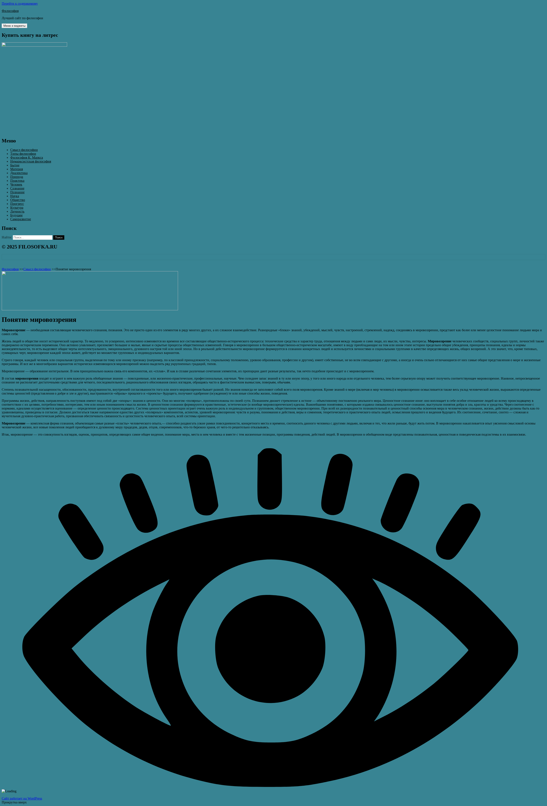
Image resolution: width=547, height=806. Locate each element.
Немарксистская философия (30, 161)
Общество (17, 200)
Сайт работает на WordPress (22, 798)
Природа (16, 177)
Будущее (16, 215)
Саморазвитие (20, 219)
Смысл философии (24, 150)
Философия (10, 11)
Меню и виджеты (14, 25)
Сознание (17, 188)
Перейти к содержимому (20, 3)
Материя (16, 169)
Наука (14, 196)
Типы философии (23, 153)
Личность (17, 211)
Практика (17, 180)
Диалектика (19, 173)
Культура (16, 207)
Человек (16, 184)
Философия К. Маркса (26, 157)
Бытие (14, 165)
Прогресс (17, 204)
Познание (17, 192)
